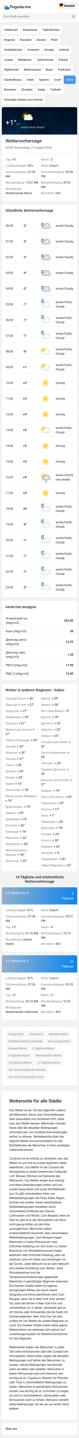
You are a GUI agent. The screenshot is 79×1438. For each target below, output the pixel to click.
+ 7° (48, 815)
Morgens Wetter (17, 1048)
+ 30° (50, 704)
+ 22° (15, 746)
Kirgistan (9, 40)
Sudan (41, 89)
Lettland (64, 49)
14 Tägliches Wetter (48, 1062)
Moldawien (25, 59)
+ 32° (15, 825)
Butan (49, 69)
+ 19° (16, 819)
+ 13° (14, 783)
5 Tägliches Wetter (19, 1055)
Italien (69, 79)
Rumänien (10, 89)
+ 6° (50, 853)
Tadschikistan (51, 29)
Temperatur (36, 1034)
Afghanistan (11, 69)
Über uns (11, 1429)
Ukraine (41, 40)
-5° (55, 711)
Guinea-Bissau (12, 79)
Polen (54, 40)
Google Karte (16, 1034)
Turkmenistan (45, 59)
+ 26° (20, 698)
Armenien (33, 49)
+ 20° (56, 797)
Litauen (8, 59)
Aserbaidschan (13, 49)
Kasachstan (30, 29)
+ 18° (17, 790)
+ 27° (20, 704)
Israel (57, 79)
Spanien (44, 79)
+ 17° (50, 809)
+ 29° (16, 752)
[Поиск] (73, 16)
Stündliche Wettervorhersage (25, 1041)
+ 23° (14, 777)
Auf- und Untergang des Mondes (27, 1069)
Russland (25, 40)
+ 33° (17, 717)
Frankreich (64, 69)
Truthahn (55, 89)
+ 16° (21, 798)
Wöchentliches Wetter (48, 1055)
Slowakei (27, 89)
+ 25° (22, 740)
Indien (30, 79)
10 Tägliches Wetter (20, 1062)
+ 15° (18, 806)
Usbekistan (11, 29)
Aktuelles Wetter (58, 1034)
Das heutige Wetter (59, 1041)
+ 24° (14, 765)
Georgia (49, 49)
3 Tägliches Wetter (43, 1048)
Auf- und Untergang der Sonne (25, 1076)
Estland (63, 59)
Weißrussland (32, 69)
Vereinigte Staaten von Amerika (23, 99)
